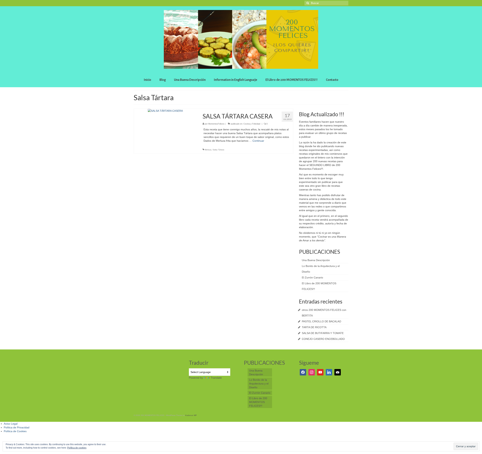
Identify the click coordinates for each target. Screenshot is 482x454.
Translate (216, 377)
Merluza (208, 150)
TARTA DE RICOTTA (314, 327)
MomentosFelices (216, 124)
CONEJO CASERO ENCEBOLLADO (323, 338)
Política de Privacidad (16, 427)
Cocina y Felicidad (251, 124)
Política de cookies (76, 447)
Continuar (258, 140)
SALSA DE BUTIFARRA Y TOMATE (323, 333)
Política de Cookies (15, 431)
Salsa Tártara (218, 150)
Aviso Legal (11, 423)
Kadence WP (191, 415)
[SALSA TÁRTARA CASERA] (165, 110)
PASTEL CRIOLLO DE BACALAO (321, 321)
